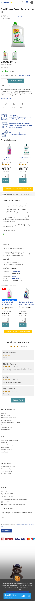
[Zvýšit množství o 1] (7, 80)
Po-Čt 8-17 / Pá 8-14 (6, 474)
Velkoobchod (4, 443)
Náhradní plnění (5, 447)
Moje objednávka (5, 429)
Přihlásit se (6, 531)
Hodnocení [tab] (24, 194)
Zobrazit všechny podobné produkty (18, 331)
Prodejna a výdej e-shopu (8, 466)
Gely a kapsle (16, 272)
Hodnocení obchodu (18, 342)
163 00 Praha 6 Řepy (6, 471)
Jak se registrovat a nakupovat (9, 440)
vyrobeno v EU (16, 278)
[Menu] (32, 2)
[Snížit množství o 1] (7, 82)
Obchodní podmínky (6, 420)
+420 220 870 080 (8, 494)
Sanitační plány (5, 452)
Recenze (3, 425)
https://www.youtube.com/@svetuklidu (14, 505)
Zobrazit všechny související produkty (18, 189)
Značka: (6, 19)
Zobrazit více (18, 400)
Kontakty (3, 413)
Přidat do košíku (17, 80)
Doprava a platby (5, 415)
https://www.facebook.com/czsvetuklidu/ (15, 499)
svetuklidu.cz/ (7, 502)
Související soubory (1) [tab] (13, 194)
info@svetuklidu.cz (9, 491)
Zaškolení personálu (6, 450)
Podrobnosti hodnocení (24, 17)
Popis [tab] (4, 194)
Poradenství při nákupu (7, 445)
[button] (7, 175)
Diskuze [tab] (30, 194)
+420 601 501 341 (8, 496)
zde (20, 589)
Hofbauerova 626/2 (6, 469)
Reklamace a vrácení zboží (8, 418)
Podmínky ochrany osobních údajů (10, 422)
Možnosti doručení (24, 75)
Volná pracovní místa (6, 427)
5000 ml (14, 276)
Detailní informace (6, 98)
